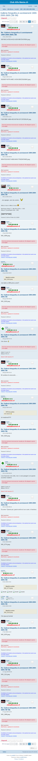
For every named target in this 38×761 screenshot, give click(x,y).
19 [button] (32, 22)
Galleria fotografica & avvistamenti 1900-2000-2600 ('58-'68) (19, 14)
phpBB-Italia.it (23, 757)
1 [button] (16, 22)
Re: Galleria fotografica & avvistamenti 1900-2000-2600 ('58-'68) (18, 669)
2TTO (6, 327)
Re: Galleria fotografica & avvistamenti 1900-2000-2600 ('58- (16, 34)
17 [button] (26, 22)
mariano (3, 261)
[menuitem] (3, 6)
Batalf (7, 24)
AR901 (8, 185)
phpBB (13, 755)
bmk (7, 596)
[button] (11, 21)
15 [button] (20, 22)
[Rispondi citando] (32, 26)
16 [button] (23, 22)
